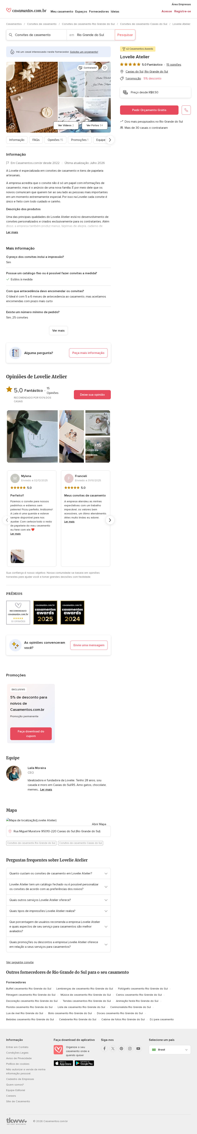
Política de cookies (17, 1063)
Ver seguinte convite (20, 962)
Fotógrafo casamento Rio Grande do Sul (143, 988)
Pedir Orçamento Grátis (149, 110)
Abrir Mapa (99, 824)
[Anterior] (7, 140)
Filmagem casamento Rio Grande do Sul (30, 994)
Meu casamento (62, 11)
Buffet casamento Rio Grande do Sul (28, 988)
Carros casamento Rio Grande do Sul (139, 994)
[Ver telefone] (186, 110)
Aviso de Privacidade (19, 1058)
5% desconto (152, 78)
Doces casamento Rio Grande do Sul (120, 1013)
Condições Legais (17, 1052)
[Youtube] (138, 1048)
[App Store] (63, 1065)
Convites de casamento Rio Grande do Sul (88, 24)
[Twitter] (112, 1048)
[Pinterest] (121, 1048)
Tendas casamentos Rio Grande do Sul (87, 1001)
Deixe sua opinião (92, 395)
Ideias (115, 11)
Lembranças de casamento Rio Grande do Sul (84, 988)
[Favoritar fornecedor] (105, 68)
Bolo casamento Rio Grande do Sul (70, 1013)
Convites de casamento (42, 24)
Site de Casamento (18, 1101)
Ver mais (58, 331)
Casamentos (14, 24)
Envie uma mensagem (88, 645)
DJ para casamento (162, 1019)
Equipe (101, 140)
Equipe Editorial (15, 1090)
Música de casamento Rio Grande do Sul (86, 994)
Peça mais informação (88, 353)
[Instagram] (129, 1048)
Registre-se (182, 11)
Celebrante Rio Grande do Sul (77, 1019)
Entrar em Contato (17, 1047)
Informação (16, 140)
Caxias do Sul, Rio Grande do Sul (147, 72)
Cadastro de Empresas (20, 1079)
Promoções (79, 140)
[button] (58, 353)
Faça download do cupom (31, 734)
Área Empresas (181, 4)
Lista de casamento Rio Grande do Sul (81, 1007)
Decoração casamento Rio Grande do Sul (32, 1001)
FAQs (36, 140)
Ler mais (12, 232)
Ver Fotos (95, 125)
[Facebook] (104, 1048)
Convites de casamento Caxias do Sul (144, 24)
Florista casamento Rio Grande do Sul (29, 1007)
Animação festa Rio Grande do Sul (137, 1001)
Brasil (161, 1049)
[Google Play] (84, 1065)
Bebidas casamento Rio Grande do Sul (30, 1019)
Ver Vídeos (66, 125)
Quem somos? (15, 1084)
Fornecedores (99, 11)
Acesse (167, 11)
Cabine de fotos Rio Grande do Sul (123, 1019)
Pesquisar (125, 35)
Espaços (81, 11)
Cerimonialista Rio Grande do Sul (130, 1007)
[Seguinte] (110, 140)
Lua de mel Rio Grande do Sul (24, 1013)
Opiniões (55, 140)
